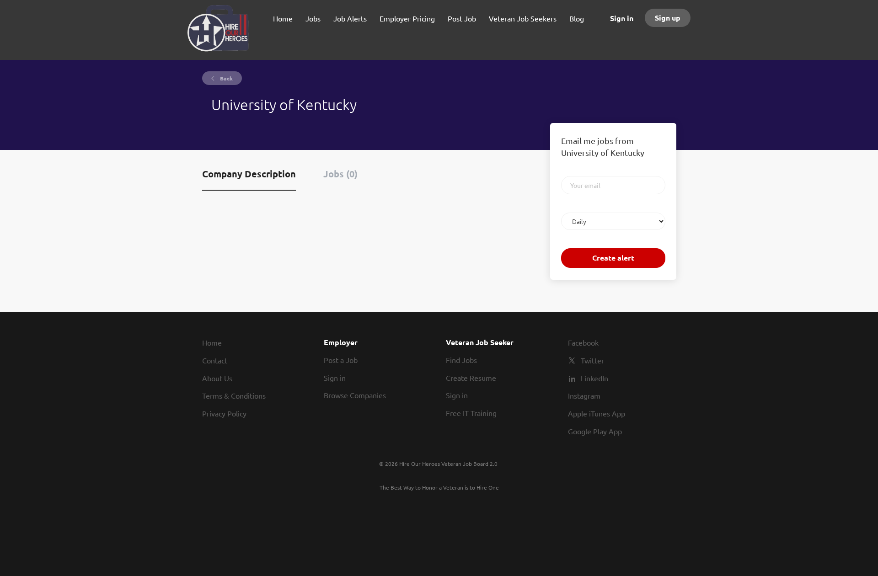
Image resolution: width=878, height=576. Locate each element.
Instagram (584, 395)
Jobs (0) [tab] (340, 174)
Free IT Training (471, 412)
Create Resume (471, 377)
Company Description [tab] (249, 174)
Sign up (667, 17)
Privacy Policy (224, 413)
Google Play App (595, 431)
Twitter (592, 360)
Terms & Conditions (234, 395)
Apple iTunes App (596, 413)
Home (212, 342)
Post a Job (341, 359)
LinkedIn (594, 378)
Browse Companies (355, 395)
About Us (217, 378)
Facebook (583, 342)
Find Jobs (461, 359)
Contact (214, 360)
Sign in (621, 18)
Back (226, 78)
